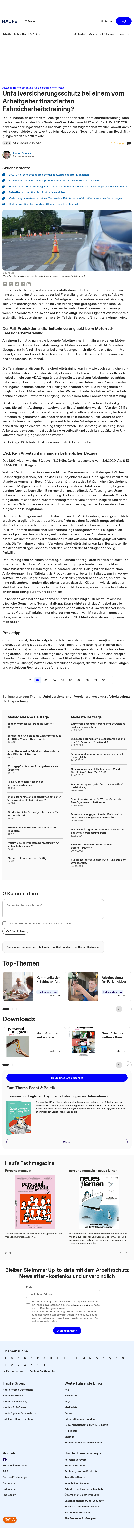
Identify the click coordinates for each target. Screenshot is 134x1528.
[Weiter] (128, 1009)
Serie (7, 142)
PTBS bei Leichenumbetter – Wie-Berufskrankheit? (91, 846)
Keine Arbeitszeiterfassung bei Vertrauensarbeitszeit (25, 783)
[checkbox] (4, 923)
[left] (120, 1252)
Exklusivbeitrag (47, 992)
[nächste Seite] (111, 680)
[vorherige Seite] (23, 680)
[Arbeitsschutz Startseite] (10, 21)
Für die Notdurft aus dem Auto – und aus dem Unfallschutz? (98, 861)
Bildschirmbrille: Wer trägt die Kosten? (30, 723)
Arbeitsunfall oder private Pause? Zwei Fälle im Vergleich (97, 755)
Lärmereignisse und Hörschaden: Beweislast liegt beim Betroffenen (98, 725)
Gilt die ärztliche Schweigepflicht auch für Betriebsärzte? (32, 813)
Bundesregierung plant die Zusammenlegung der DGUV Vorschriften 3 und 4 (34, 737)
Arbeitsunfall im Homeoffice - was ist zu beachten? (31, 829)
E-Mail (29, 1287)
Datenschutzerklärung (81, 1305)
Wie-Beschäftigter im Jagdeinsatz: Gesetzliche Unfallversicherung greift (97, 831)
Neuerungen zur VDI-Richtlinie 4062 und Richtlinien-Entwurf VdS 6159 (95, 770)
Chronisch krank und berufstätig (26, 858)
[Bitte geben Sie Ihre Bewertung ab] (122, 144)
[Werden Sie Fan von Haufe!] (5, 1459)
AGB (75, 1301)
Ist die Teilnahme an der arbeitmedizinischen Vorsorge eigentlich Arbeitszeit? (34, 798)
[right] (127, 1252)
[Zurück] (119, 1009)
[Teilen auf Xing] (22, 285)
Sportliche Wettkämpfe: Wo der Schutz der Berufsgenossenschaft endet (97, 800)
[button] (124, 21)
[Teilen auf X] (11, 285)
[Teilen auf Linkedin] (28, 285)
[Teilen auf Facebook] (16, 285)
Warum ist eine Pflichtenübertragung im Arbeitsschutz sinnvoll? (33, 844)
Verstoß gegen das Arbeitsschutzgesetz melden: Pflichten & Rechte (34, 752)
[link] (10, 34)
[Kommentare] (129, 143)
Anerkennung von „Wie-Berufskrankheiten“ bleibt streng (97, 785)
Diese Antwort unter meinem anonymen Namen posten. (41, 923)
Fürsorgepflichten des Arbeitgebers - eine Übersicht (32, 768)
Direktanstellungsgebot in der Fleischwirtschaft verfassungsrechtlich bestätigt (96, 816)
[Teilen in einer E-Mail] (5, 285)
